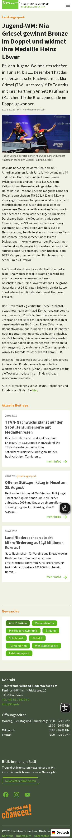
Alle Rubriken (18, 623)
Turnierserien (18, 646)
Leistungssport (19, 653)
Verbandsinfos (44, 623)
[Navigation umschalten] (68, 5)
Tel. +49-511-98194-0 (15, 699)
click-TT (37, 638)
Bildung (51, 630)
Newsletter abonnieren (20, 781)
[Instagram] (16, 794)
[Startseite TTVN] (26, 5)
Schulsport (16, 638)
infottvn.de (10, 704)
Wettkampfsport (46, 646)
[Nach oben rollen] (65, 820)
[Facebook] (6, 794)
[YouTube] (27, 794)
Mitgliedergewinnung (23, 630)
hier (34, 390)
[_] (36, 134)
